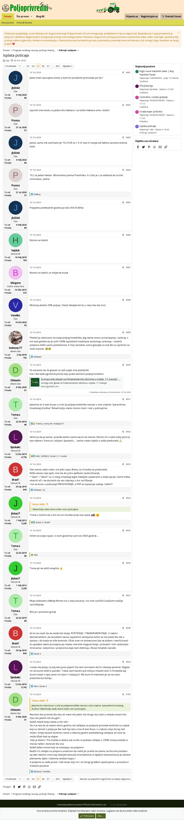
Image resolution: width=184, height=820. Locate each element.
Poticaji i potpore (148, 132)
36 (43, 66)
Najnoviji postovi (145, 66)
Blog (39, 16)
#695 (128, 530)
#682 (128, 105)
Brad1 (15, 479)
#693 (128, 464)
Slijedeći (67, 66)
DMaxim (15, 380)
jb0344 (16, 88)
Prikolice (144, 121)
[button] (31, 16)
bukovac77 (15, 347)
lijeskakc (16, 447)
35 (38, 66)
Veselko (15, 315)
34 (33, 66)
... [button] (23, 66)
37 (48, 66)
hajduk (16, 250)
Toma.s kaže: (38, 504)
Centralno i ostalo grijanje (154, 97)
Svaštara (144, 81)
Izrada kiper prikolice (151, 111)
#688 (128, 299)
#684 (128, 169)
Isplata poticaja (148, 126)
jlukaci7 (15, 513)
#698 (128, 628)
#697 (128, 595)
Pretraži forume (24, 22)
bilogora (16, 282)
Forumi (8, 16)
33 (28, 66)
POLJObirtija (146, 85)
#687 (128, 267)
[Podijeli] (123, 72)
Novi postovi (7, 22)
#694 (128, 498)
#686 (128, 234)
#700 (128, 694)
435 (58, 66)
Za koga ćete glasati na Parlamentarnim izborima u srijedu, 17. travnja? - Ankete (84, 379)
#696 (128, 563)
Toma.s (15, 414)
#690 (128, 364)
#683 (128, 137)
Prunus (15, 120)
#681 (128, 72)
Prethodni (11, 66)
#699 (128, 661)
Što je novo (23, 16)
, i (50, 423)
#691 (128, 399)
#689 (128, 332)
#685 (128, 202)
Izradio (118, 804)
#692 (128, 431)
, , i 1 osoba (51, 456)
